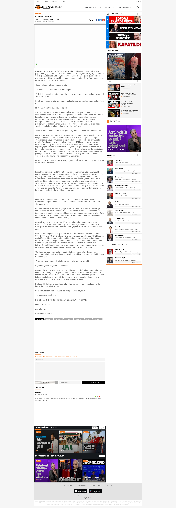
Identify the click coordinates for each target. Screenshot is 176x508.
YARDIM (109, 485)
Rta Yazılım (89, 498)
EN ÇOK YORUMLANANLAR (125, 7)
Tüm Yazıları (134, 164)
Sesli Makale (51, 7)
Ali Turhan (48, 319)
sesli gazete (78, 319)
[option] (46, 442)
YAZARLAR (54, 1)
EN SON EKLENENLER (89, 7)
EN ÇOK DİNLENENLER (106, 7)
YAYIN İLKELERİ (96, 485)
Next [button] (103, 427)
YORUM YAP (95, 382)
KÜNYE (46, 1)
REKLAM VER (82, 485)
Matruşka (58, 319)
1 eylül (87, 319)
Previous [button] (100, 427)
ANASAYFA (38, 1)
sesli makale (67, 319)
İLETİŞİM (63, 1)
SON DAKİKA (68, 485)
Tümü (94, 427)
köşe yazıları (97, 319)
